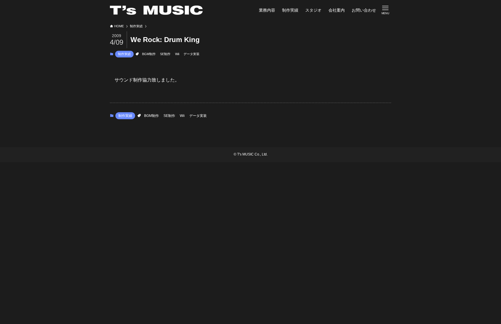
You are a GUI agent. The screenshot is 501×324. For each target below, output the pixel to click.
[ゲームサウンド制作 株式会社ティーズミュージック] (156, 10)
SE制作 (165, 54)
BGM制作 (149, 54)
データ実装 (191, 54)
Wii (177, 54)
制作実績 (124, 54)
